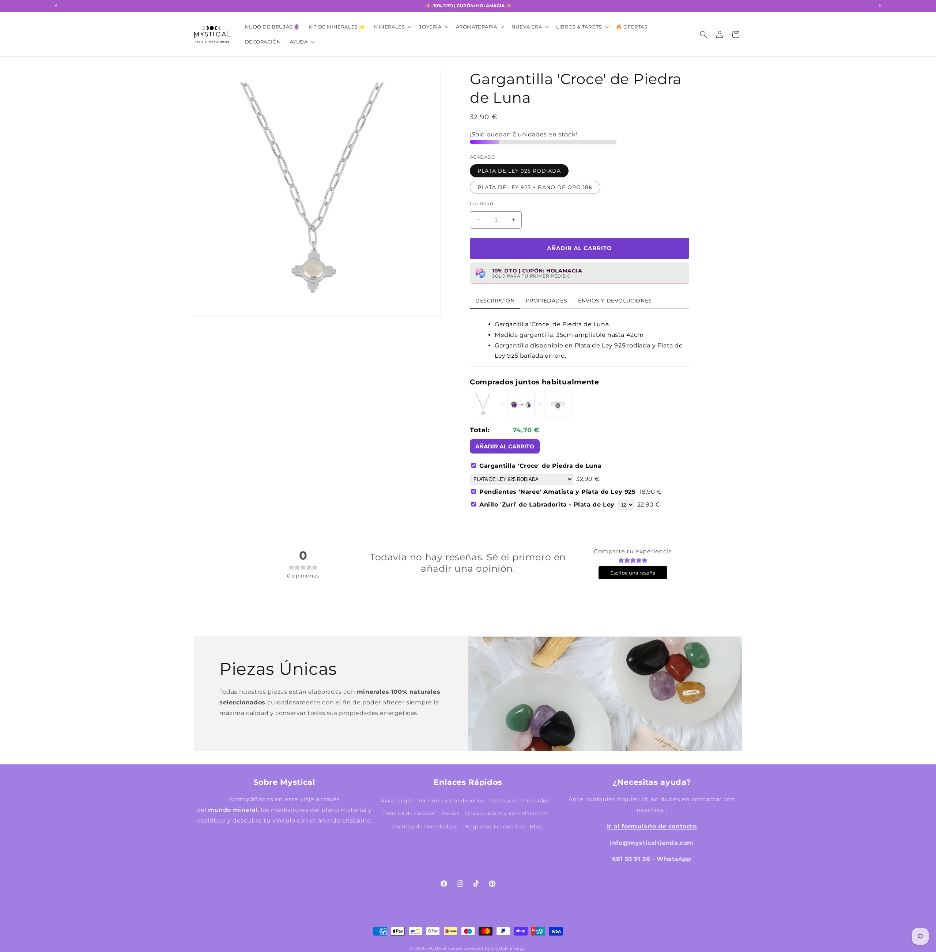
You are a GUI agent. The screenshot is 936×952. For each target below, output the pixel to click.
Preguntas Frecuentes (493, 826)
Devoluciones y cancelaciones (506, 813)
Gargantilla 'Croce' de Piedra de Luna (540, 465)
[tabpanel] (579, 337)
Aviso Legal (396, 800)
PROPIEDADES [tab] (546, 300)
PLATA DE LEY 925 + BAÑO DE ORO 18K (535, 187)
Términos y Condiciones (451, 800)
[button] (392, 26)
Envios (450, 813)
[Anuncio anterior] (56, 6)
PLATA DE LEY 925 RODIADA (519, 170)
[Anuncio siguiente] (880, 6)
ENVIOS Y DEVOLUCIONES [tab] (615, 300)
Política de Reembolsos (425, 826)
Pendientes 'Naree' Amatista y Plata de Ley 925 (570, 491)
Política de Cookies (409, 813)
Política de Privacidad (519, 800)
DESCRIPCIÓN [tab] (495, 300)
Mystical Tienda (445, 948)
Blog (536, 826)
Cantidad (481, 203)
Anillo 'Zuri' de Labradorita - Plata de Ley (547, 504)
